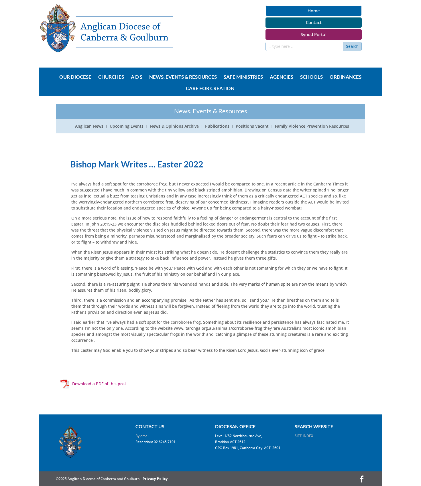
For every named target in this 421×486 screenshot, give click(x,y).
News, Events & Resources (183, 77)
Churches (111, 77)
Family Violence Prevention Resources (312, 126)
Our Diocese (75, 77)
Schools (311, 77)
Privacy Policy (155, 478)
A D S (136, 77)
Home (314, 10)
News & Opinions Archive (174, 126)
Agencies (281, 77)
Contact (314, 22)
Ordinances (345, 77)
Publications (217, 126)
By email (142, 435)
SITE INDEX (304, 435)
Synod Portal (313, 34)
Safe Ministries (243, 77)
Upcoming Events (126, 126)
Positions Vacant (252, 126)
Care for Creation (210, 88)
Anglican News (89, 126)
